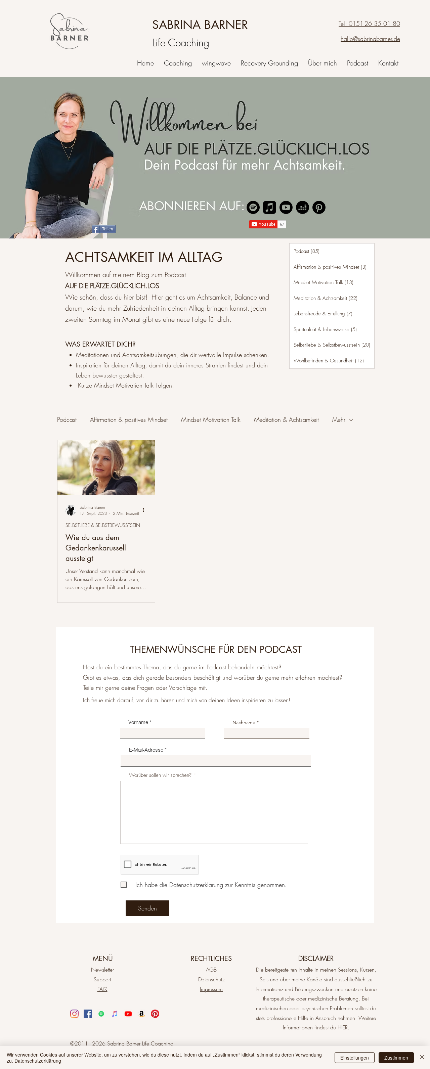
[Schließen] (422, 1058)
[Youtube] (286, 207)
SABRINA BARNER (200, 24)
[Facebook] (88, 1014)
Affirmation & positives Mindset (129, 419)
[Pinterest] (319, 207)
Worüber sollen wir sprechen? (160, 775)
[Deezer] (302, 207)
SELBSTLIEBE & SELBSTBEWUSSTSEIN (103, 525)
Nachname (243, 722)
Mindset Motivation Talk (211, 419)
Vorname (138, 722)
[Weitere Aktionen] (146, 510)
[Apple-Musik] (269, 207)
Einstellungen (354, 1057)
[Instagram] (74, 1014)
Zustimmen (396, 1057)
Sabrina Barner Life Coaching (140, 1043)
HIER (343, 1027)
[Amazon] (141, 1014)
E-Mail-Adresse (146, 749)
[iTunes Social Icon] (115, 1014)
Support (102, 979)
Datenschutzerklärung (37, 1060)
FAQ (102, 989)
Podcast (67, 419)
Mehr (338, 419)
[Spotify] (253, 207)
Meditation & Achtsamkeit (286, 419)
